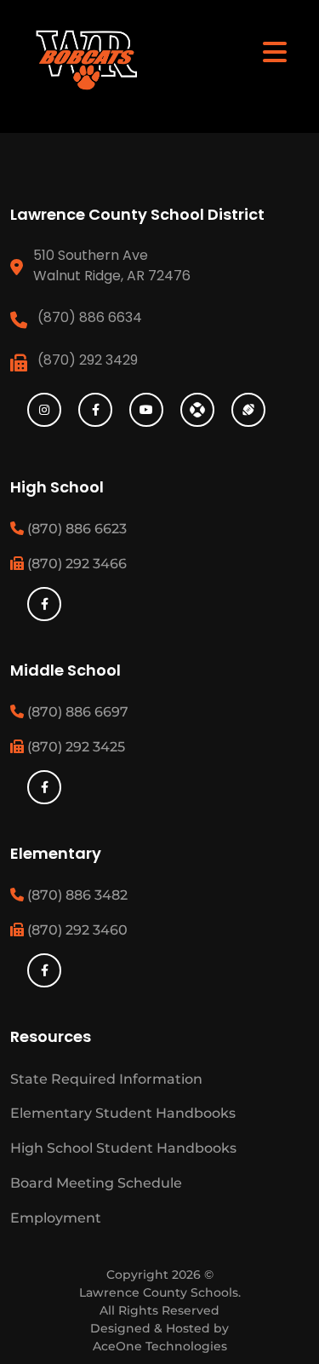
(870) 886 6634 (89, 317)
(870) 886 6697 (76, 712)
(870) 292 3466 (75, 563)
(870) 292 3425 (74, 747)
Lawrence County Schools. (160, 1292)
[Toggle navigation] (275, 51)
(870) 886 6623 (75, 529)
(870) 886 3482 (76, 895)
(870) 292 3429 (87, 360)
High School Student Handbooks (123, 1148)
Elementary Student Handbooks (123, 1113)
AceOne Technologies (160, 1346)
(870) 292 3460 (76, 930)
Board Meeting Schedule (96, 1183)
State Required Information (106, 1079)
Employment (55, 1218)
